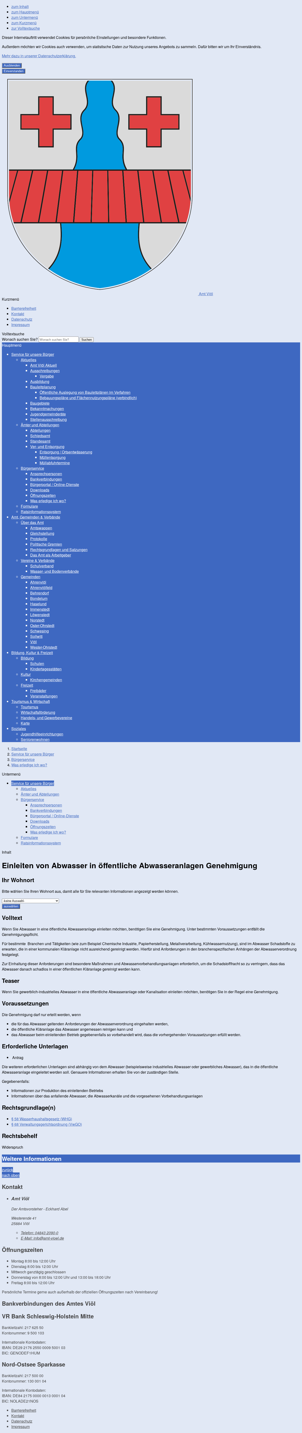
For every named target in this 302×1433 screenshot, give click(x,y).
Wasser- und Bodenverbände (54, 571)
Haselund (38, 603)
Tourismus (29, 707)
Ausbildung (39, 381)
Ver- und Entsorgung (47, 446)
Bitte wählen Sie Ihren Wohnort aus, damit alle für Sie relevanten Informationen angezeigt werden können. (90, 891)
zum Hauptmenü (25, 12)
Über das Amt (32, 522)
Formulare (29, 506)
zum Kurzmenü (24, 22)
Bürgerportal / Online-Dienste (54, 484)
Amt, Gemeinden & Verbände (35, 517)
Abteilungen (40, 430)
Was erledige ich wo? (48, 500)
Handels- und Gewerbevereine (46, 717)
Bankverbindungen (46, 479)
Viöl (33, 641)
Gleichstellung (42, 533)
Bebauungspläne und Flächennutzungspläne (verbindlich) (88, 397)
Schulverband (42, 566)
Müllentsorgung (53, 457)
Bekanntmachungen (47, 408)
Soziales (18, 728)
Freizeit (27, 685)
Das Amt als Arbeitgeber (50, 555)
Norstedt (37, 620)
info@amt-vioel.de (42, 1238)
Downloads (39, 490)
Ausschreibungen (45, 370)
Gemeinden (30, 576)
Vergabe (47, 376)
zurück (7, 1169)
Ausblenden (12, 65)
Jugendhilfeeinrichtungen (42, 734)
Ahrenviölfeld (41, 587)
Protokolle (38, 538)
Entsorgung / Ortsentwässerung (66, 452)
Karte (25, 723)
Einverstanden (13, 71)
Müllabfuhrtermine (55, 462)
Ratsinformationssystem (41, 511)
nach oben (11, 1175)
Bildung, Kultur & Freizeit (32, 652)
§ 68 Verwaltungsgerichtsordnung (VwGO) (46, 1124)
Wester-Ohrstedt (43, 647)
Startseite (19, 748)
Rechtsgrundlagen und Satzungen (59, 549)
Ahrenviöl (38, 582)
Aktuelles (28, 359)
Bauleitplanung (43, 387)
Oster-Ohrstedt (42, 625)
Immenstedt (40, 609)
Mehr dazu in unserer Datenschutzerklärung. (39, 55)
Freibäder (38, 690)
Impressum (20, 324)
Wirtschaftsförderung (38, 712)
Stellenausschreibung (48, 419)
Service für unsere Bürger (32, 354)
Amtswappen (41, 528)
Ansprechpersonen (46, 473)
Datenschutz (21, 319)
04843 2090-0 (39, 1232)
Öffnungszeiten (43, 495)
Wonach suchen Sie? (20, 339)
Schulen (37, 663)
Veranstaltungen (44, 696)
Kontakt (17, 313)
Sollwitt (36, 636)
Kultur (26, 674)
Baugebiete (40, 403)
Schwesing (39, 631)
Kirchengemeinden (46, 679)
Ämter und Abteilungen (40, 425)
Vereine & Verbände (38, 560)
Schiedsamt (40, 435)
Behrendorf (39, 593)
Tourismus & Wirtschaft (30, 701)
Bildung (27, 658)
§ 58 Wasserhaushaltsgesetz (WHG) (41, 1118)
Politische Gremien (46, 544)
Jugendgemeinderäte (48, 414)
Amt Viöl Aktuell (43, 365)
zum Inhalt (20, 6)
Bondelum (38, 598)
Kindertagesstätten (46, 669)
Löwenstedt (40, 614)
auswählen (11, 906)
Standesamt (40, 441)
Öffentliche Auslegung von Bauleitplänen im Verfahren (85, 392)
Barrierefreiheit (23, 308)
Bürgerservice (32, 468)
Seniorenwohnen (35, 739)
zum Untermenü (24, 17)
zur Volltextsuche (25, 28)
